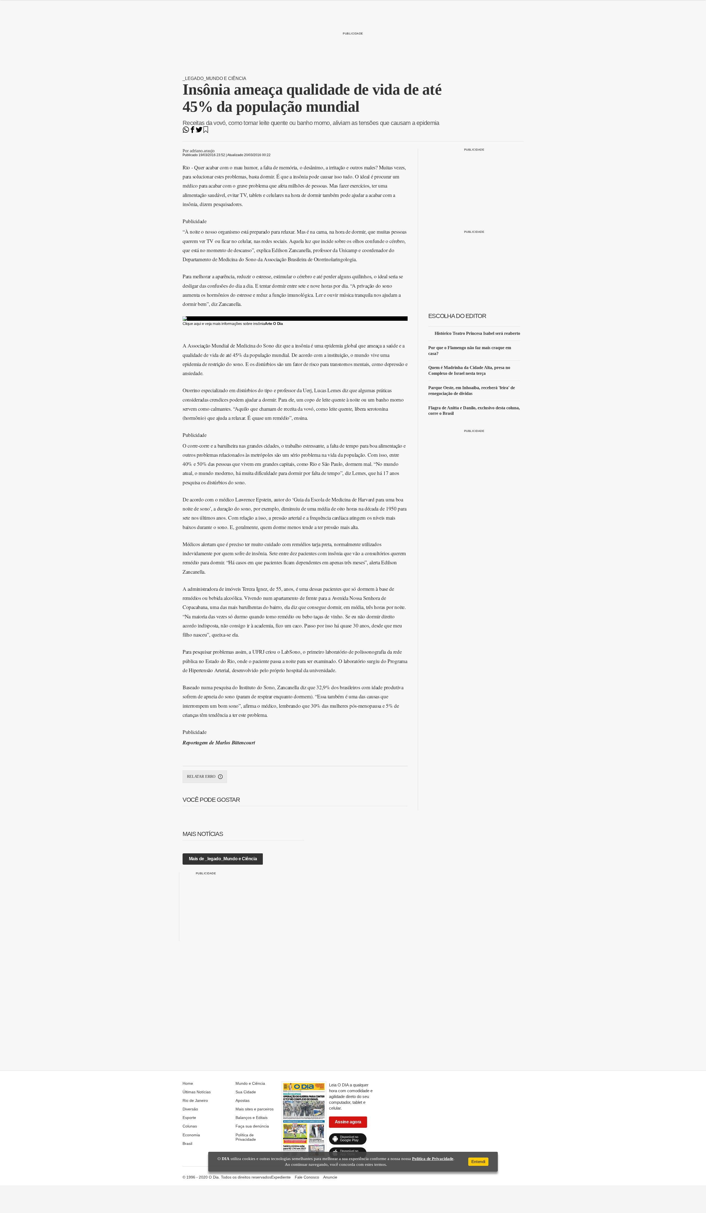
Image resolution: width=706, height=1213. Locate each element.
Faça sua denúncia (252, 1126)
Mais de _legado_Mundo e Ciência (223, 858)
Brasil (187, 1143)
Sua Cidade (246, 1092)
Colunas (190, 1126)
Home (188, 1083)
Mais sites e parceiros (255, 1109)
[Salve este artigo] (205, 131)
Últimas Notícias (197, 1092)
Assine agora (348, 1122)
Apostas (243, 1100)
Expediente (281, 1177)
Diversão (190, 1109)
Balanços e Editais (252, 1117)
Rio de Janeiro (195, 1100)
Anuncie (330, 1177)
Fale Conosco (307, 1177)
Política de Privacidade (246, 1137)
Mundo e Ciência (250, 1083)
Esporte (189, 1117)
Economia (191, 1135)
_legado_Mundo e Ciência (214, 78)
